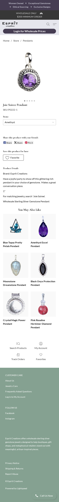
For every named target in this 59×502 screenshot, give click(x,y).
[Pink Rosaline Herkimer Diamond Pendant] (43, 304)
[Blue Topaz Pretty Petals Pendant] (15, 226)
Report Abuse (11, 474)
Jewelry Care (11, 386)
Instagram (10, 418)
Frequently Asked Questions (18, 391)
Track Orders (18, 359)
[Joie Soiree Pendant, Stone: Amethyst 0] (29, 72)
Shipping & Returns (14, 468)
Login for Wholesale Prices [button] (30, 31)
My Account (40, 348)
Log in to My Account (15, 397)
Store (16, 40)
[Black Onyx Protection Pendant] (43, 265)
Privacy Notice (12, 463)
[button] (29, 496)
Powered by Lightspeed (16, 488)
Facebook (9, 413)
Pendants (28, 40)
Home (6, 40)
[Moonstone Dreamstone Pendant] (15, 265)
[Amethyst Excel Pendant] (43, 226)
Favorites (41, 359)
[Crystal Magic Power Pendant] (15, 304)
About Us (9, 380)
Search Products (18, 348)
